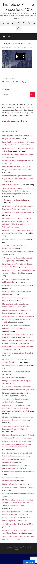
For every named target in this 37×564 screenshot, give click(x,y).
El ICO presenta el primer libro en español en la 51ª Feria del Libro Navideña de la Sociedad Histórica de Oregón (17, 502)
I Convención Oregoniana (11, 484)
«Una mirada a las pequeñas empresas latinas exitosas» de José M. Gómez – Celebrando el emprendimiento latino (16, 191)
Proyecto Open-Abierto (10, 185)
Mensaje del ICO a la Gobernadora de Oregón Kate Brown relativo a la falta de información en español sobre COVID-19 (17, 408)
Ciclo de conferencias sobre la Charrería (16, 353)
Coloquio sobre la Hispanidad (13, 239)
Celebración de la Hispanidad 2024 (15, 200)
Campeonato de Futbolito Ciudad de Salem (18, 472)
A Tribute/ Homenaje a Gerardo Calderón (17, 212)
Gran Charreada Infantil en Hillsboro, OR (16, 524)
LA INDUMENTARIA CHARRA (12, 365)
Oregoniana (28, 47)
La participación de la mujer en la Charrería (18, 252)
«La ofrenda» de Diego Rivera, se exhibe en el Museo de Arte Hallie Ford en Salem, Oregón (18, 319)
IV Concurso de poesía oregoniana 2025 (16, 161)
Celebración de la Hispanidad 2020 (15, 372)
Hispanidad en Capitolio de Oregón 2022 (16, 285)
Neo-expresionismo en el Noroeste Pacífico (18, 494)
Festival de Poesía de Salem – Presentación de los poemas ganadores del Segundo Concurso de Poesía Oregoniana (18, 444)
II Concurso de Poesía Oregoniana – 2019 (17, 487)
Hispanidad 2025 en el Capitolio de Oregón (17, 154)
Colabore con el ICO (14, 121)
